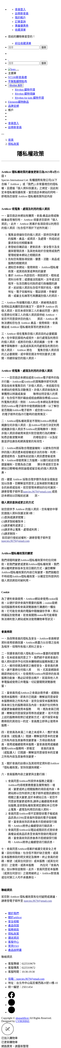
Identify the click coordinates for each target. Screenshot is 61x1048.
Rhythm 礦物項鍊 (25, 93)
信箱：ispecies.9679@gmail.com (26, 978)
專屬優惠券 (21, 25)
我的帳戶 (20, 17)
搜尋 (44, 47)
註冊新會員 (21, 13)
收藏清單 (20, 29)
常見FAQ (13, 946)
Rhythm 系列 (15, 85)
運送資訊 (13, 937)
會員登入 (20, 9)
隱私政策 (13, 933)
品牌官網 (13, 106)
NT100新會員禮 (17, 77)
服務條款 (13, 929)
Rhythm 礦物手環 (25, 89)
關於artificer (15, 917)
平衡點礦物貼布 (17, 81)
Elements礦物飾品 (18, 101)
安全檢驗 (13, 921)
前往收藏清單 (23, 43)
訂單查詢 (20, 21)
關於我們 (13, 913)
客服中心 (13, 941)
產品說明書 (15, 950)
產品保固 (13, 925)
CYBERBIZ (22, 1021)
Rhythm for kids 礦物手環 (29, 97)
